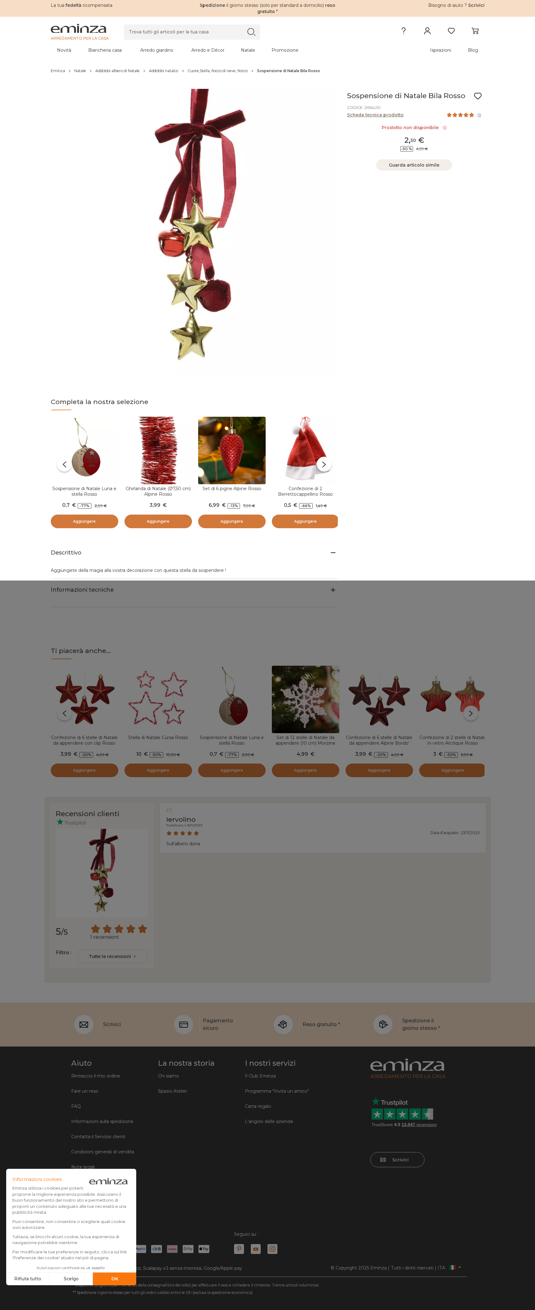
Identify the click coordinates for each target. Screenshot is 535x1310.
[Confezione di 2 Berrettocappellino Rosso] (305, 450)
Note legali (83, 1167)
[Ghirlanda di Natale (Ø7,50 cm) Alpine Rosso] (158, 450)
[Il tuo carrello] (475, 32)
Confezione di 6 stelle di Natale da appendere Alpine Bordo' (379, 740)
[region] (268, 71)
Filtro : (63, 952)
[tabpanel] (214, 50)
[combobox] (113, 956)
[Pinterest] (239, 1249)
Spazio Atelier (172, 1091)
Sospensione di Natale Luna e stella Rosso (84, 491)
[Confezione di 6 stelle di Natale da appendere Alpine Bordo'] (379, 699)
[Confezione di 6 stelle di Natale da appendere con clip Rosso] (84, 699)
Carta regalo (258, 1106)
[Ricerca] (251, 32)
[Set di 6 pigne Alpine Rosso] (232, 450)
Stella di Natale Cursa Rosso (158, 737)
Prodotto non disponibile (411, 127)
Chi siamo (168, 1076)
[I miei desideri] (451, 32)
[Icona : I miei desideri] (477, 96)
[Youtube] (256, 1249)
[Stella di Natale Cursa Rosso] (158, 699)
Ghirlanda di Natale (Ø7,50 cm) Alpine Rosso (158, 491)
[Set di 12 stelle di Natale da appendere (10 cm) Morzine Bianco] (305, 699)
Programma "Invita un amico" (277, 1091)
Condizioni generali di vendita (102, 1152)
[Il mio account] (427, 32)
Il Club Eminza (260, 1076)
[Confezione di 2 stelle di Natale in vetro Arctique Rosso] (453, 699)
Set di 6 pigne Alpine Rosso (231, 488)
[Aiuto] (403, 32)
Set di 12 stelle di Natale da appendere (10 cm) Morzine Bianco (305, 743)
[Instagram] (272, 1249)
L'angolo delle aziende (269, 1121)
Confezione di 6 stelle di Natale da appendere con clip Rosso (84, 740)
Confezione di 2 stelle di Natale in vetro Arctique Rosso (453, 740)
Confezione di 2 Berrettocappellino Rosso (305, 491)
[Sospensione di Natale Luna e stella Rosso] (84, 450)
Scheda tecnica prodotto (375, 115)
